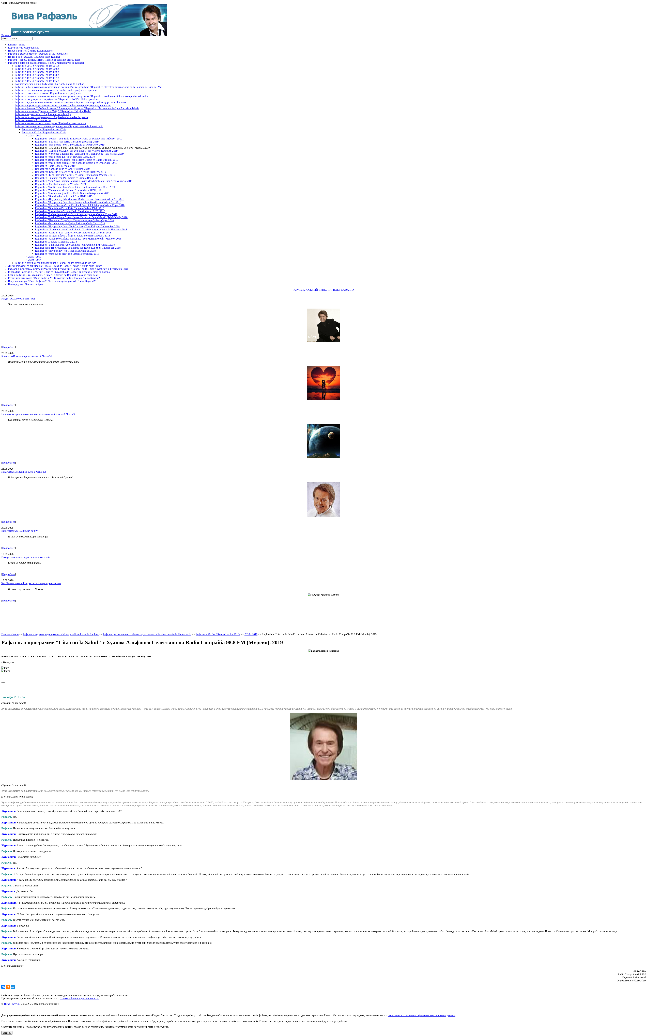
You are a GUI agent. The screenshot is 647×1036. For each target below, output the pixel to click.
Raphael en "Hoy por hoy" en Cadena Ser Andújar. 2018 (65, 250)
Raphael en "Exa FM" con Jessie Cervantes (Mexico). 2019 (67, 141)
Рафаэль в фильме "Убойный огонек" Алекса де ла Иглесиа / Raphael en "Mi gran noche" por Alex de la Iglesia (77, 108)
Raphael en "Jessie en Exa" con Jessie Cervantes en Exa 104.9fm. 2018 (73, 232)
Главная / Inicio (16, 44)
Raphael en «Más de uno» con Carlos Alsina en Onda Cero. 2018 (70, 223)
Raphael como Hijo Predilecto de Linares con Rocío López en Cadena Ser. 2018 (78, 247)
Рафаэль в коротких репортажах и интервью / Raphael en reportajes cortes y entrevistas (63, 105)
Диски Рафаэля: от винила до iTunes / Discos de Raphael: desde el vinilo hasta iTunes (55, 265)
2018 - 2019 (34, 135)
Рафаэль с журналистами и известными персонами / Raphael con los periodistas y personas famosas (70, 102)
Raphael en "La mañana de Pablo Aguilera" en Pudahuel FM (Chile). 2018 (75, 244)
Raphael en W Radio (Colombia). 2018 (56, 241)
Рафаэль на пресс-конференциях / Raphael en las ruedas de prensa (51, 117)
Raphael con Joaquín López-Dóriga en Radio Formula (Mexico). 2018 (72, 235)
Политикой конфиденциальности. (79, 998)
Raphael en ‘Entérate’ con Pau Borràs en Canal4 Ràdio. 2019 (67, 178)
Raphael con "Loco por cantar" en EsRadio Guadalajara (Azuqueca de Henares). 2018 (81, 229)
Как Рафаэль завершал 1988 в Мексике (23, 471)
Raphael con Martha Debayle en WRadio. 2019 (60, 184)
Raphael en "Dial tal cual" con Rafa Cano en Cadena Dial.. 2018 (69, 208)
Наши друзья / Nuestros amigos (25, 284)
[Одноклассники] (8, 987)
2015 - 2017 (34, 256)
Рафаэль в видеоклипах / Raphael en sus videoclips (43, 114)
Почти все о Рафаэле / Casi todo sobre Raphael (34, 56)
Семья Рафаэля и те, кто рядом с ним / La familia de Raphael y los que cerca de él (53, 275)
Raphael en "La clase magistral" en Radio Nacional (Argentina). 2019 (72, 193)
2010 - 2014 (34, 259)
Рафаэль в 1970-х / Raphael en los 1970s (37, 77)
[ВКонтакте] (3, 987)
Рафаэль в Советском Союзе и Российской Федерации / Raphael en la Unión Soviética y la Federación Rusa (68, 268)
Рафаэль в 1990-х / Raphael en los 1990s (37, 71)
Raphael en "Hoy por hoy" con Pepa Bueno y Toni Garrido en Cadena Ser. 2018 (78, 202)
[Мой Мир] (13, 987)
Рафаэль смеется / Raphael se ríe (33, 120)
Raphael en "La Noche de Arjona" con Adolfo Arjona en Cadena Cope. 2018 (76, 214)
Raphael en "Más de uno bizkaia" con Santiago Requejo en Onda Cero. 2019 (76, 162)
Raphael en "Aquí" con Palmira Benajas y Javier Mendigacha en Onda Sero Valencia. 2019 (83, 181)
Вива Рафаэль (12, 1003)
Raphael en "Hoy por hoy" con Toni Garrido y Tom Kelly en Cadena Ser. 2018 (77, 226)
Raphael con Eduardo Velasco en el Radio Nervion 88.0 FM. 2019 (70, 171)
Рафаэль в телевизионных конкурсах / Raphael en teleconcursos (50, 123)
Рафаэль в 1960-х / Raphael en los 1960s (37, 80)
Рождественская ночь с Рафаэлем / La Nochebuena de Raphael (50, 84)
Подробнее (8, 347)
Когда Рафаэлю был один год (18, 298)
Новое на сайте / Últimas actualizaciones (30, 50)
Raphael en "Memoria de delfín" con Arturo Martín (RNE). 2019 (69, 190)
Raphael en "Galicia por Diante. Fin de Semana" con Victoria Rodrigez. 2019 (76, 150)
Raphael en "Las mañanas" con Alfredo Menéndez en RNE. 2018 (70, 211)
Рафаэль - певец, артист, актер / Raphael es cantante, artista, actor (44, 59)
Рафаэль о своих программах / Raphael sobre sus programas (48, 93)
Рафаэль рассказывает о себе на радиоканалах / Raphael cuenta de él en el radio (59, 126)
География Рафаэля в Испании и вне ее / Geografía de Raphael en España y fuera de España (59, 271)
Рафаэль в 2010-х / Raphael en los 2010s (37, 65)
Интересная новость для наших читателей (25, 557)
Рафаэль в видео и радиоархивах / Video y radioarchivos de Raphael (46, 62)
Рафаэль (6, 35)
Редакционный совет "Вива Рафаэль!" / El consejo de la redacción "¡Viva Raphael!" (54, 278)
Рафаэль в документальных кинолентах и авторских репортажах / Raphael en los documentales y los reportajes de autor (81, 96)
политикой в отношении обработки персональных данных (421, 1015)
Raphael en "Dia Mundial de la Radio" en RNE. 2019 (64, 196)
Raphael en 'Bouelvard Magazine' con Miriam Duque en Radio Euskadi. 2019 (76, 159)
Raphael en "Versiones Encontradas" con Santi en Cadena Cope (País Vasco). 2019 (79, 153)
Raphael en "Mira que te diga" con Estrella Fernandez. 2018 (67, 253)
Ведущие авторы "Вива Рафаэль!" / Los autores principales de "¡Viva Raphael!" (52, 281)
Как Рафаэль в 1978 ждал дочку (19, 530)
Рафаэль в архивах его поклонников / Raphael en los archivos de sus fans (55, 262)
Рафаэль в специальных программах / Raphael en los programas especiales (56, 90)
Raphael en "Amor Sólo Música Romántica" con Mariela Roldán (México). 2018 (78, 238)
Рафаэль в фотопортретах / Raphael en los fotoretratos (38, 53)
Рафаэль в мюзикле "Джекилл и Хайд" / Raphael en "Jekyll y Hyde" (53, 111)
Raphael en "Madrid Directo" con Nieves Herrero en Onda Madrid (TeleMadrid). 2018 (81, 217)
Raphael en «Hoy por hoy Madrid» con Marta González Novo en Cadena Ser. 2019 (79, 199)
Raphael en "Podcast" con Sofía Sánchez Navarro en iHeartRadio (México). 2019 (78, 138)
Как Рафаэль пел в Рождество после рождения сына (31, 583)
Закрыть (7, 1033)
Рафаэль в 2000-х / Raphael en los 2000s (37, 68)
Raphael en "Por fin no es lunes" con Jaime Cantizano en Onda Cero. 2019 (75, 187)
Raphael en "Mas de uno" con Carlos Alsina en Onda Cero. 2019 (69, 144)
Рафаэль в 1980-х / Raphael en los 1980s (37, 74)
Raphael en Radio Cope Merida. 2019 (55, 165)
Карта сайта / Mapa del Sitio (23, 47)
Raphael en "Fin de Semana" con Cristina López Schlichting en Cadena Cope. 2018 (80, 205)
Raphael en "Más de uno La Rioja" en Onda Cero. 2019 (65, 156)
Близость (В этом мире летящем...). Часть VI (26, 356)
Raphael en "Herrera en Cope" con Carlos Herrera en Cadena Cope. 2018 (74, 220)
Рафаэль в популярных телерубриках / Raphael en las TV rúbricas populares (57, 99)
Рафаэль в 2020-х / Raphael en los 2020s (44, 129)
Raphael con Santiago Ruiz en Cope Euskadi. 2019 (62, 168)
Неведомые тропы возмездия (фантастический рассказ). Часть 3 (38, 414)
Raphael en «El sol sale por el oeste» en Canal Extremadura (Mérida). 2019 (75, 174)
